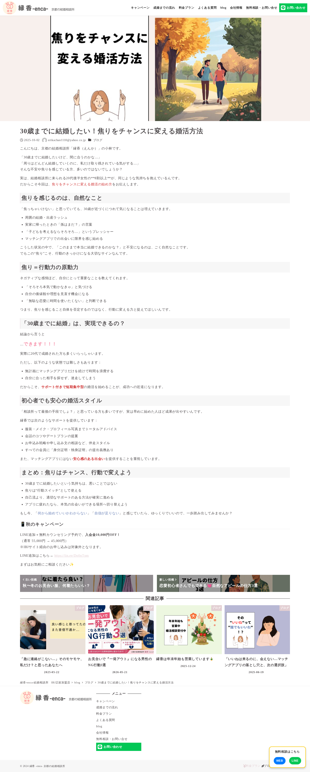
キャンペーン (105, 701)
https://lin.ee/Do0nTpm (71, 555)
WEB (279, 760)
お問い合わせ (113, 746)
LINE (295, 760)
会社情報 (102, 732)
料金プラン (104, 713)
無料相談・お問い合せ (111, 739)
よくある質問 (105, 720)
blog (99, 726)
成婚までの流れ (107, 707)
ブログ (97, 140)
